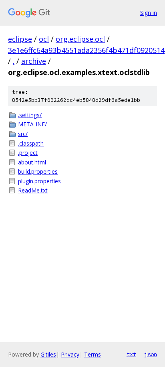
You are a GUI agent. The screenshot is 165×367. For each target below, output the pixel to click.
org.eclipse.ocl (80, 39)
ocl (44, 39)
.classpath (31, 143)
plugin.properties (39, 181)
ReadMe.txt (33, 190)
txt (131, 354)
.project (28, 152)
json (150, 354)
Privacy (70, 354)
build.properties (38, 171)
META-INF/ (32, 124)
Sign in (148, 12)
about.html (32, 162)
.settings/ (30, 115)
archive (33, 61)
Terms (92, 354)
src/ (23, 134)
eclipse (20, 39)
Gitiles (48, 354)
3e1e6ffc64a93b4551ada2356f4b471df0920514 (86, 50)
